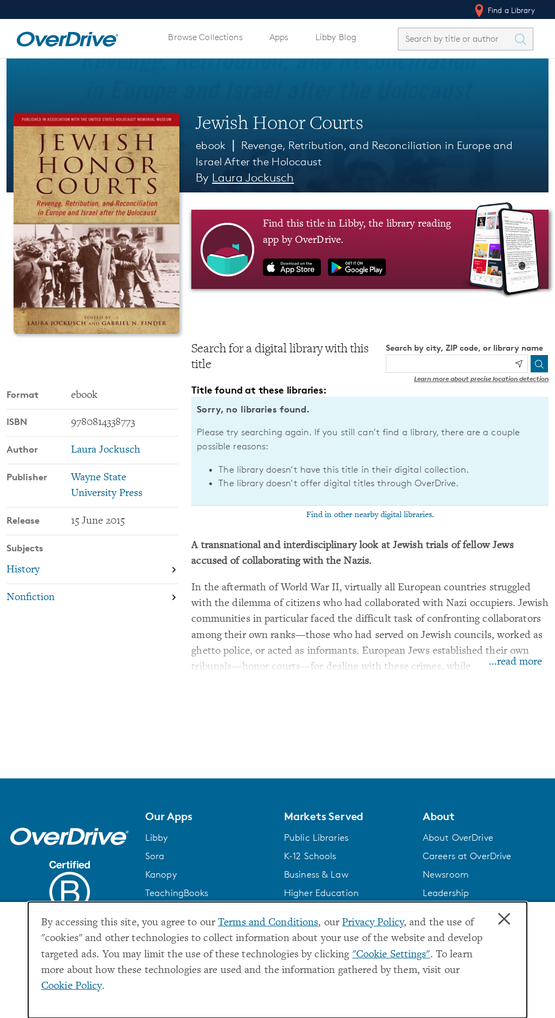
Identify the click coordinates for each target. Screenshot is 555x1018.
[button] (208, 816)
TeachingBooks (177, 892)
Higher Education (321, 892)
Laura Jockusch (253, 177)
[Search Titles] (523, 39)
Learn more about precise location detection (481, 379)
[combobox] (455, 38)
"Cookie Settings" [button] (391, 955)
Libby (156, 837)
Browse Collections (205, 37)
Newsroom (446, 874)
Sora (155, 856)
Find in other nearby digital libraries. (370, 515)
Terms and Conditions (268, 923)
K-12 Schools (310, 856)
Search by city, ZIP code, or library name (464, 348)
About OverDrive (458, 837)
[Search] (539, 363)
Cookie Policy (71, 986)
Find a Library (510, 10)
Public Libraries (316, 837)
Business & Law (316, 874)
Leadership (446, 892)
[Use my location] (518, 363)
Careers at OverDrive (467, 856)
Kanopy (161, 874)
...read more (515, 662)
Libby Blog (335, 37)
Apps (279, 37)
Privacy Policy (373, 923)
